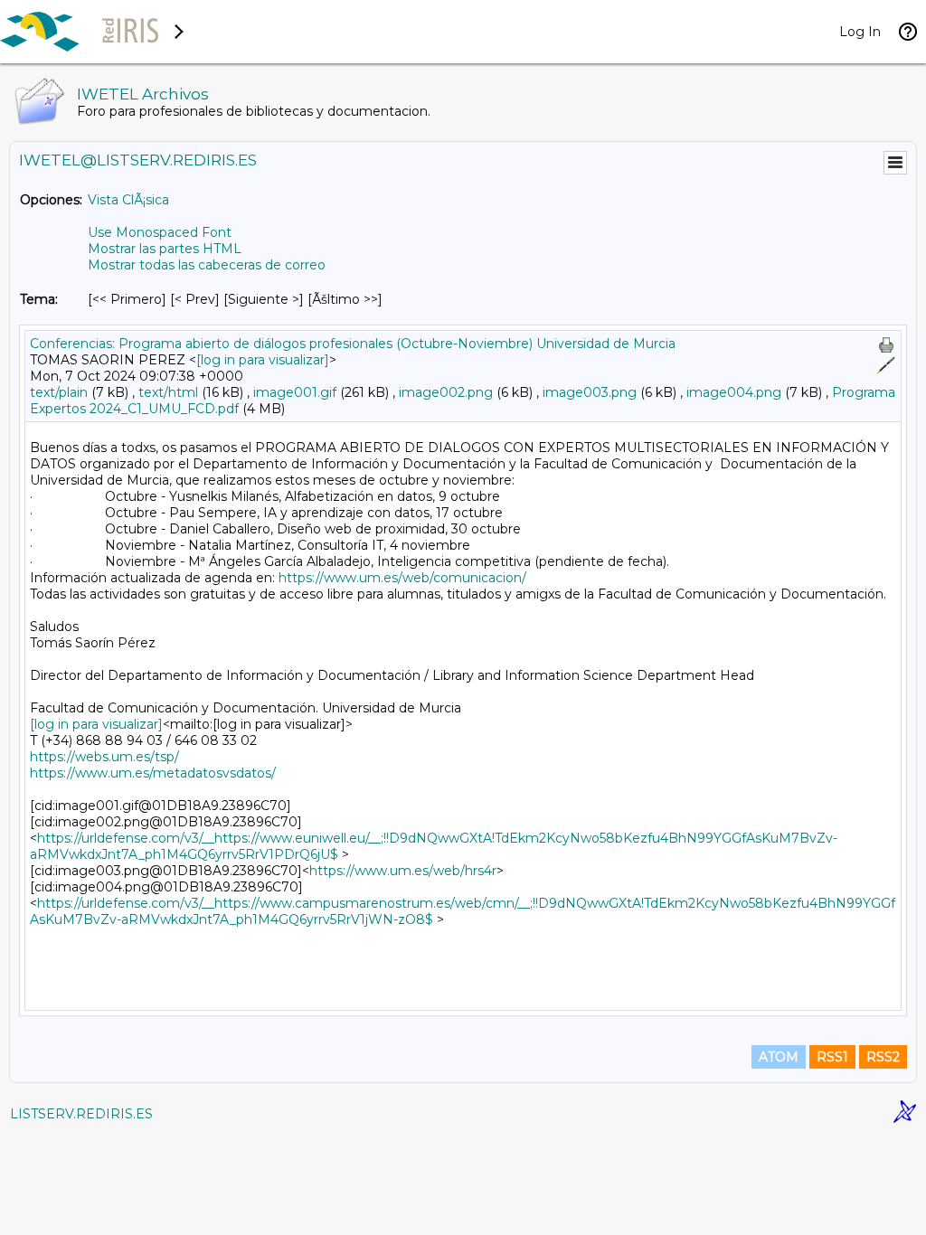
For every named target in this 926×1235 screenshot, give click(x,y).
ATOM (778, 1057)
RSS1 (832, 1057)
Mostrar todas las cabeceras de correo (207, 265)
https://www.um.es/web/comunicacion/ (402, 578)
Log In (860, 32)
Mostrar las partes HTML (164, 248)
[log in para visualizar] (262, 360)
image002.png (446, 392)
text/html (168, 392)
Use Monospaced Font (160, 232)
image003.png (590, 392)
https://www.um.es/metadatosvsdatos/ (153, 773)
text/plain (59, 392)
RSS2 (883, 1057)
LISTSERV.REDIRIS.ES (81, 1114)
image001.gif (294, 392)
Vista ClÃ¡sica (128, 200)
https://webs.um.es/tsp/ (104, 757)
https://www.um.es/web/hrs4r (402, 871)
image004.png (733, 392)
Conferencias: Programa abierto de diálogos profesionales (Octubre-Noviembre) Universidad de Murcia (353, 343)
